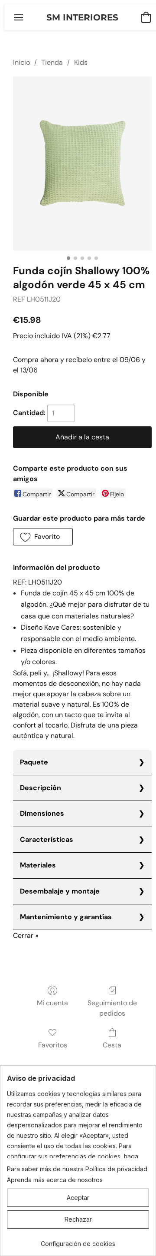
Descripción (40, 787)
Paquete (34, 762)
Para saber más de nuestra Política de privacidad (77, 1169)
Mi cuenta (52, 1002)
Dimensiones (42, 813)
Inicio (21, 62)
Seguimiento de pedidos (112, 1008)
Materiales (38, 865)
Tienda (52, 62)
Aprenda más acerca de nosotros (55, 1179)
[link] (78, 1240)
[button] (82, 17)
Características (46, 839)
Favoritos (52, 1045)
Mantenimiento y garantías (66, 916)
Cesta (112, 1045)
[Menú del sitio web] (18, 17)
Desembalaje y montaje (60, 891)
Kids (81, 62)
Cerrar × (26, 935)
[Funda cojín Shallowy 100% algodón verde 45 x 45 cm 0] (82, 163)
